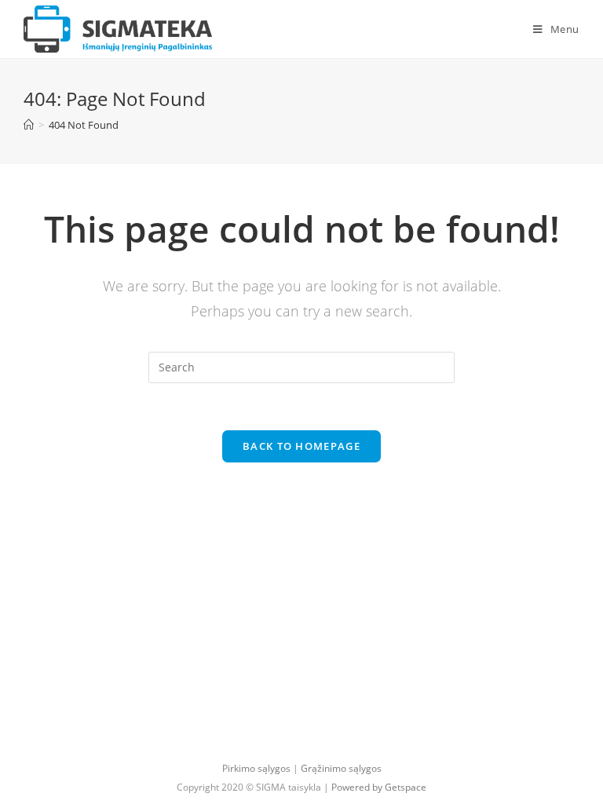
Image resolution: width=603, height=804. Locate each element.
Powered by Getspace (378, 787)
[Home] (29, 125)
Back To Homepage (301, 446)
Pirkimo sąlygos (256, 768)
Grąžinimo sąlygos (341, 768)
